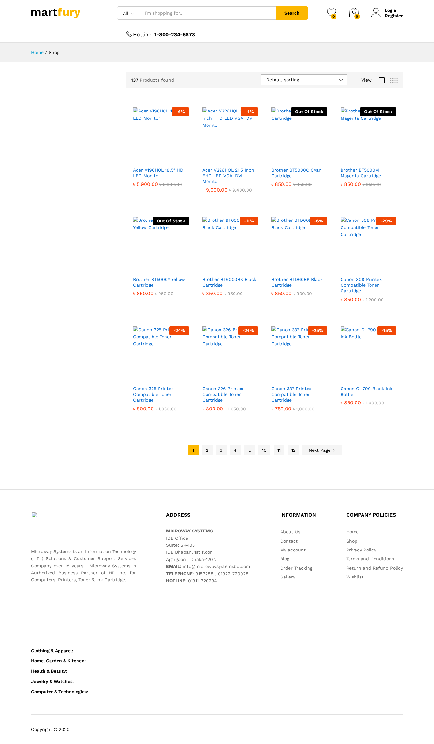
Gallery (287, 576)
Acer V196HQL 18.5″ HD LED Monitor (158, 172)
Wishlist (354, 576)
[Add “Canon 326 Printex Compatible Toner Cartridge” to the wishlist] (235, 374)
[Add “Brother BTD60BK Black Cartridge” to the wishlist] (304, 265)
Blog (284, 558)
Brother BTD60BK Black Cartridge (297, 282)
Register (394, 15)
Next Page (320, 450)
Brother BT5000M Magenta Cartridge (361, 172)
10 (264, 450)
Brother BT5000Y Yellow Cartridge (159, 282)
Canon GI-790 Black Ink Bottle (366, 391)
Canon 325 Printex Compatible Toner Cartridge (153, 394)
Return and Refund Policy (374, 568)
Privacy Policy (361, 549)
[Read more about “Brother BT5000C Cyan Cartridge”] (276, 156)
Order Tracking (296, 568)
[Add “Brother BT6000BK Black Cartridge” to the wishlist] (235, 265)
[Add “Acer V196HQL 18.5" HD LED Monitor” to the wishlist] (166, 156)
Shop (351, 541)
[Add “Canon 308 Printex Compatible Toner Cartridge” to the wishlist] (373, 265)
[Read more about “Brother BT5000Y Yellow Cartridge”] (138, 265)
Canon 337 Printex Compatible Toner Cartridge (291, 394)
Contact (289, 541)
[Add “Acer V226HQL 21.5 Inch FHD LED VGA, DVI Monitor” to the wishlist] (235, 156)
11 (279, 450)
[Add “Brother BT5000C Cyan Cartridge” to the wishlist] (304, 156)
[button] (138, 156)
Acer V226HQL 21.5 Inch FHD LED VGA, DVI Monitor (228, 175)
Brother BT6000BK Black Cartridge (229, 282)
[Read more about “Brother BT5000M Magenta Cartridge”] (346, 156)
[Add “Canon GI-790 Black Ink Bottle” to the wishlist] (373, 374)
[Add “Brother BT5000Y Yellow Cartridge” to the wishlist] (166, 265)
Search (292, 13)
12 (293, 450)
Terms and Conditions (370, 558)
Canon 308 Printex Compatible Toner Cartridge (361, 285)
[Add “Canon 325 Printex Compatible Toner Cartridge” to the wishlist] (166, 374)
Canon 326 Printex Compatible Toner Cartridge (222, 394)
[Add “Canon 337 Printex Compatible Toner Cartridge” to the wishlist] (304, 374)
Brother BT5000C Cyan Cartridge (296, 172)
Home (352, 531)
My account (293, 549)
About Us (290, 531)
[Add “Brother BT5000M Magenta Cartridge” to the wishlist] (373, 156)
